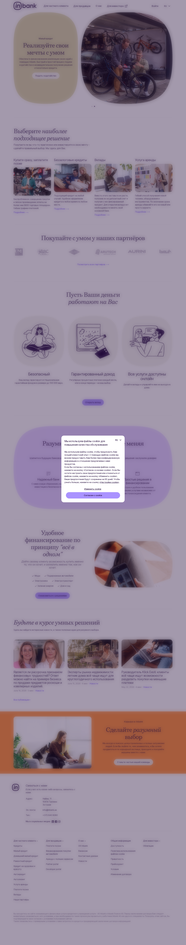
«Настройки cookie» (109, 482)
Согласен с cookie (93, 495)
